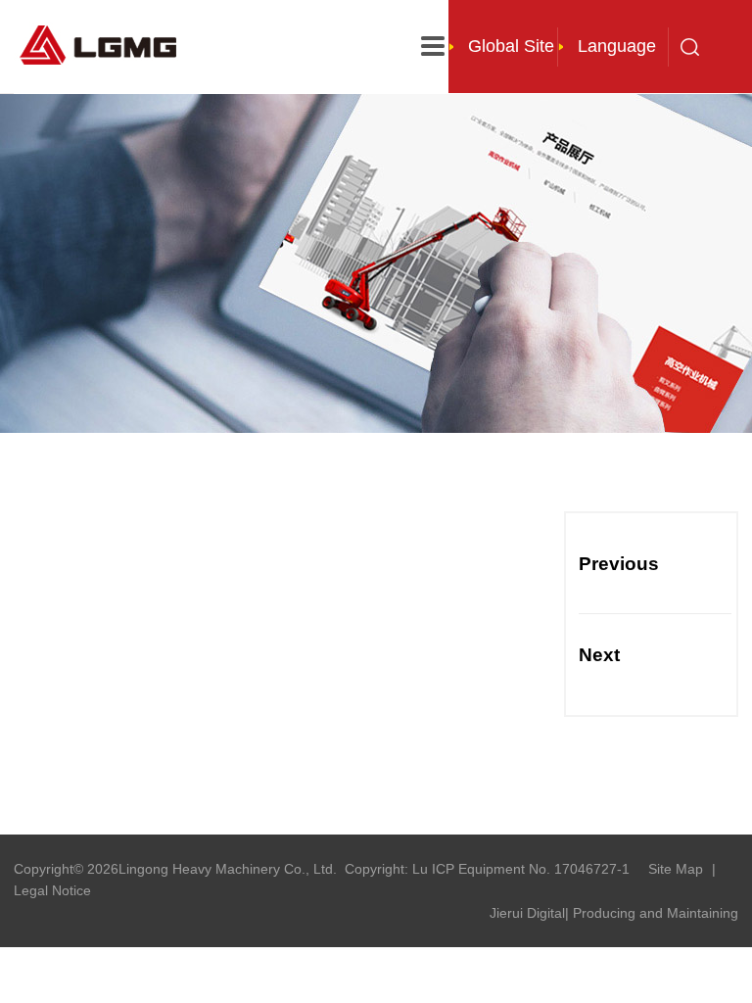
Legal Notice (52, 890)
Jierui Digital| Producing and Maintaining (614, 913)
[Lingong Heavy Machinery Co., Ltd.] (104, 42)
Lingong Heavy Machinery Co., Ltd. (227, 869)
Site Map (675, 869)
